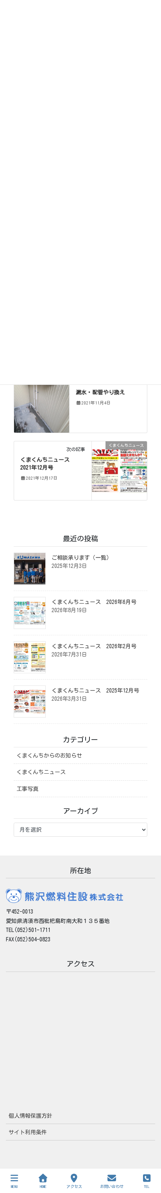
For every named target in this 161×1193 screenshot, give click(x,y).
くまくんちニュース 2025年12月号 (95, 690)
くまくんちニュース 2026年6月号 (94, 602)
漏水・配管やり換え (100, 392)
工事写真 (27, 789)
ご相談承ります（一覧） (82, 557)
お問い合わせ (111, 1186)
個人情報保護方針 (30, 1116)
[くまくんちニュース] (119, 470)
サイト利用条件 (28, 1132)
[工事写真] (41, 403)
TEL (147, 1186)
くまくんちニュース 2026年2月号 (94, 646)
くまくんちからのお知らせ (49, 755)
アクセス (74, 1186)
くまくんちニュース (41, 772)
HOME (43, 1186)
